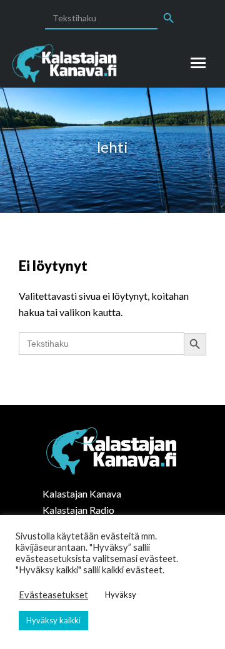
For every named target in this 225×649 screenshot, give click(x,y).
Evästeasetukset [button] (53, 595)
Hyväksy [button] (120, 595)
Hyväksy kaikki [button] (53, 620)
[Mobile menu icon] (198, 63)
